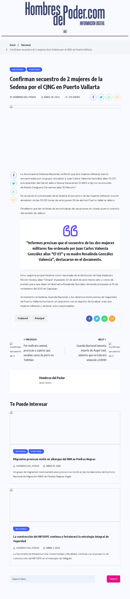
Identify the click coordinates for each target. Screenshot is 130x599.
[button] (65, 31)
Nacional (26, 45)
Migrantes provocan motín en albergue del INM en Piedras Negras (54, 459)
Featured (23, 318)
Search (113, 578)
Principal (39, 318)
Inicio (13, 45)
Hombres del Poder (27, 466)
